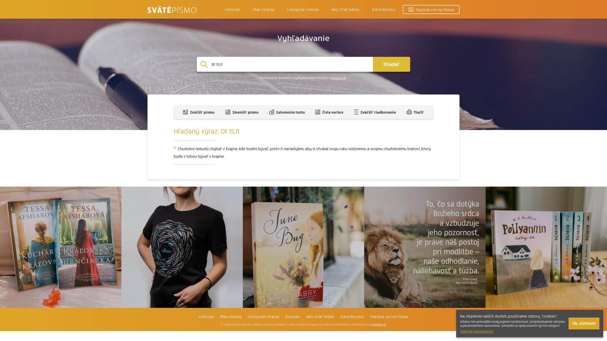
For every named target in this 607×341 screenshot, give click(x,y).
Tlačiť (419, 112)
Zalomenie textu (290, 112)
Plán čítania (231, 316)
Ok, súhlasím (584, 323)
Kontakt (292, 316)
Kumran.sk (379, 324)
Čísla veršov (332, 112)
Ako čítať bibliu (320, 316)
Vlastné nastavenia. (477, 331)
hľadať (391, 64)
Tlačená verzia (435, 9)
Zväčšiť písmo (202, 112)
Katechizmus (383, 9)
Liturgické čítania (303, 9)
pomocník (339, 78)
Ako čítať (345, 9)
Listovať (232, 9)
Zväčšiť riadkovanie (378, 112)
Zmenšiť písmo (245, 112)
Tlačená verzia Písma (389, 316)
